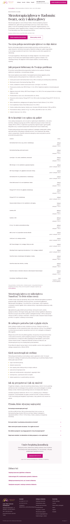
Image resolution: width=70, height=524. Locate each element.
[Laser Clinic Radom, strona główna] (8, 2)
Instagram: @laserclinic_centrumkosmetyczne (26, 506)
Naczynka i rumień (40, 509)
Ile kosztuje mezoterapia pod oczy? (18, 408)
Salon (53, 507)
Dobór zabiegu (56, 501)
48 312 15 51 (43, 2)
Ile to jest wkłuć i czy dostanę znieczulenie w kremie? (23, 422)
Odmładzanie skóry (40, 503)
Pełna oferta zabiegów (57, 505)
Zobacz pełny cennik (35, 37)
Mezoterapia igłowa (41, 511)
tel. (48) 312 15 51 (23, 501)
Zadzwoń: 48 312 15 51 (35, 455)
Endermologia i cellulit (41, 516)
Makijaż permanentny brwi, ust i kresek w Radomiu (22, 480)
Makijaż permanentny (41, 505)
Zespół (32, 2)
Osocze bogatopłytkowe (41, 513)
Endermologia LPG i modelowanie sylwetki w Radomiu (23, 476)
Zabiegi (19, 2)
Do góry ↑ (64, 520)
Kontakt (54, 511)
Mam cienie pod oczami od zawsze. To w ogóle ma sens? (23, 426)
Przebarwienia (39, 507)
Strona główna (11, 8)
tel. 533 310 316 (23, 503)
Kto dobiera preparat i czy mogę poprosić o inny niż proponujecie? (26, 431)
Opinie (54, 509)
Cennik (23, 2)
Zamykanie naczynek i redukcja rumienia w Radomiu (22, 484)
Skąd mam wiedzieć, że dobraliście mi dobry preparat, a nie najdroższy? (28, 435)
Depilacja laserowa (40, 501)
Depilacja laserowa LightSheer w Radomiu (20, 472)
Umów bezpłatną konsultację (58, 2)
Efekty (28, 2)
